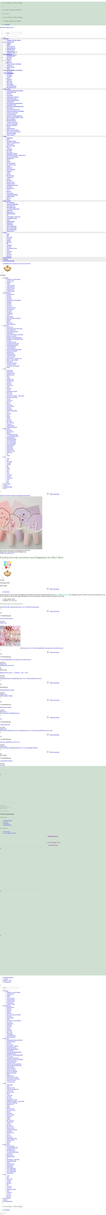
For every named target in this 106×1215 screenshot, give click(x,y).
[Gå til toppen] (0, 985)
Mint (8, 467)
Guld (8, 458)
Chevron (9, 419)
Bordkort (9, 303)
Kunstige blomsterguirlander (14, 349)
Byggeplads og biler (12, 391)
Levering (5, 822)
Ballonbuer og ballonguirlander (15, 339)
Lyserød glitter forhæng (6, 761)
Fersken (9, 476)
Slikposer (9, 319)
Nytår (8, 455)
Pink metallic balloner (5, 707)
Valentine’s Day (11, 451)
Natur (8, 387)
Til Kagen (6, 278)
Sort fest (9, 1195)
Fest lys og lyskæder (12, 1071)
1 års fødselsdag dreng (12, 436)
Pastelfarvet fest (11, 373)
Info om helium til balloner (9, 833)
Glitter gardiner (11, 354)
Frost (8, 412)
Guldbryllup (10, 448)
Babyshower (10, 1155)
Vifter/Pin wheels (11, 355)
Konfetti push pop (11, 342)
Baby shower (10, 431)
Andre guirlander (11, 348)
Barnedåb (9, 430)
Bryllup (9, 433)
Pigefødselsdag (10, 437)
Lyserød (9, 463)
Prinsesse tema (10, 1108)
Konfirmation (6, 484)
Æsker (8, 315)
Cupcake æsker (11, 288)
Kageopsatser (10, 290)
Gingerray (9, 424)
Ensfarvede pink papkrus (6, 618)
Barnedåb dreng (11, 1150)
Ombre (8, 1117)
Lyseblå (9, 464)
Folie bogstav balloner (12, 331)
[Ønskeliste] (0, 491)
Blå (7, 466)
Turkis (8, 469)
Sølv (8, 460)
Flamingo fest (10, 381)
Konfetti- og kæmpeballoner (14, 337)
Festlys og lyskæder (12, 351)
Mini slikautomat (11, 324)
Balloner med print (11, 336)
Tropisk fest (10, 385)
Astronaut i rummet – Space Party (15, 396)
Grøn (8, 479)
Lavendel (9, 475)
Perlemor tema (10, 1128)
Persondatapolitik (7, 825)
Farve (4, 457)
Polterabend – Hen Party (13, 1159)
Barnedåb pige (10, 1146)
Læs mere (2, 677)
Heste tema (9, 394)
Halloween (9, 452)
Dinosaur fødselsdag (12, 397)
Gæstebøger (10, 313)
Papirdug (9, 298)
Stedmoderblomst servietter (7, 690)
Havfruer (9, 384)
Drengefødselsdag (11, 439)
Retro (8, 415)
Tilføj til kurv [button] (3, 623)
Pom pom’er (10, 327)
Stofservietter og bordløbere (14, 300)
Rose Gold (9, 1179)
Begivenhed (6, 428)
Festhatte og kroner (12, 363)
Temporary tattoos (11, 364)
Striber (8, 418)
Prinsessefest (10, 372)
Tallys (8, 284)
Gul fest (9, 1194)
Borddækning (7, 293)
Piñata (8, 367)
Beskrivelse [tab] (6, 592)
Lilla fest (9, 1188)
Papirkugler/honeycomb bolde (14, 328)
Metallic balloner (11, 1068)
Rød (8, 482)
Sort (8, 470)
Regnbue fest (10, 379)
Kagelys (9, 282)
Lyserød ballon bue (5, 724)
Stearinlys (9, 310)
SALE (5, 488)
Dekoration (6, 325)
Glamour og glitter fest (12, 1089)
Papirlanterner (10, 352)
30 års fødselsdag (11, 442)
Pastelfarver (10, 478)
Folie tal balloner (11, 330)
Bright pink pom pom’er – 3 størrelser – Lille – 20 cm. (14, 672)
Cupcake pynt (10, 281)
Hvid (8, 472)
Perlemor (9, 407)
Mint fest (9, 1183)
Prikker (8, 416)
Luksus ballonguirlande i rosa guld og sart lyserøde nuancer (15, 659)
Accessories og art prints (13, 366)
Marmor (9, 413)
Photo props (10, 361)
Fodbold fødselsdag (12, 410)
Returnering (6, 823)
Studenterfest (10, 449)
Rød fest (9, 1197)
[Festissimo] (7, 27)
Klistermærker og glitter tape (14, 358)
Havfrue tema (10, 1126)
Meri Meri (9, 421)
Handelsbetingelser (7, 820)
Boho (8, 376)
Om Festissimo (6, 831)
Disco (8, 403)
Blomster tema (10, 375)
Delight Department (12, 427)
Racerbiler (9, 409)
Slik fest (9, 402)
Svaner (8, 399)
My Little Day (10, 422)
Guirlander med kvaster (13, 343)
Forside (2, 553)
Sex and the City (9, 553)
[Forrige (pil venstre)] (0, 1214)
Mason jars (9, 322)
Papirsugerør (10, 316)
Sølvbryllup (10, 446)
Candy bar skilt (11, 291)
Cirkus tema (10, 1091)
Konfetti (9, 340)
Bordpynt (9, 304)
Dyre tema (9, 393)
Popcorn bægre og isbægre (14, 318)
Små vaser (9, 306)
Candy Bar (9, 400)
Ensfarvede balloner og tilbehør (15, 334)
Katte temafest (10, 406)
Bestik (8, 321)
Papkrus (9, 296)
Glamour (9, 382)
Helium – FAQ (7, 980)
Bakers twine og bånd (12, 360)
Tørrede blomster (11, 307)
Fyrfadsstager (10, 309)
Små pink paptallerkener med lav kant (10, 742)
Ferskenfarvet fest (11, 1189)
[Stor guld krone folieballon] (7, 272)
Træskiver (9, 312)
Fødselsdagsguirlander (12, 345)
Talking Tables (10, 425)
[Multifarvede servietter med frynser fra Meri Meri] (16, 263)
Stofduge (9, 301)
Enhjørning (10, 370)
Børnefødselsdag (7, 487)
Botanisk (9, 388)
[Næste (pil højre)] (2, 1214)
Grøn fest (9, 1192)
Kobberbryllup (10, 445)
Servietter (9, 297)
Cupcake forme (11, 285)
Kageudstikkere (11, 287)
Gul (8, 481)
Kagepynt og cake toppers (13, 279)
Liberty (8, 390)
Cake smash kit (11, 357)
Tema (4, 369)
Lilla (8, 473)
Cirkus (8, 378)
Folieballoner (10, 333)
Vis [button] (1, 613)
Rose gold (9, 461)
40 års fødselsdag (11, 443)
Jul (7, 454)
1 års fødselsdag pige (12, 434)
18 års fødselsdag (11, 440)
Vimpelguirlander (11, 346)
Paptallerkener (10, 294)
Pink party (9, 404)
